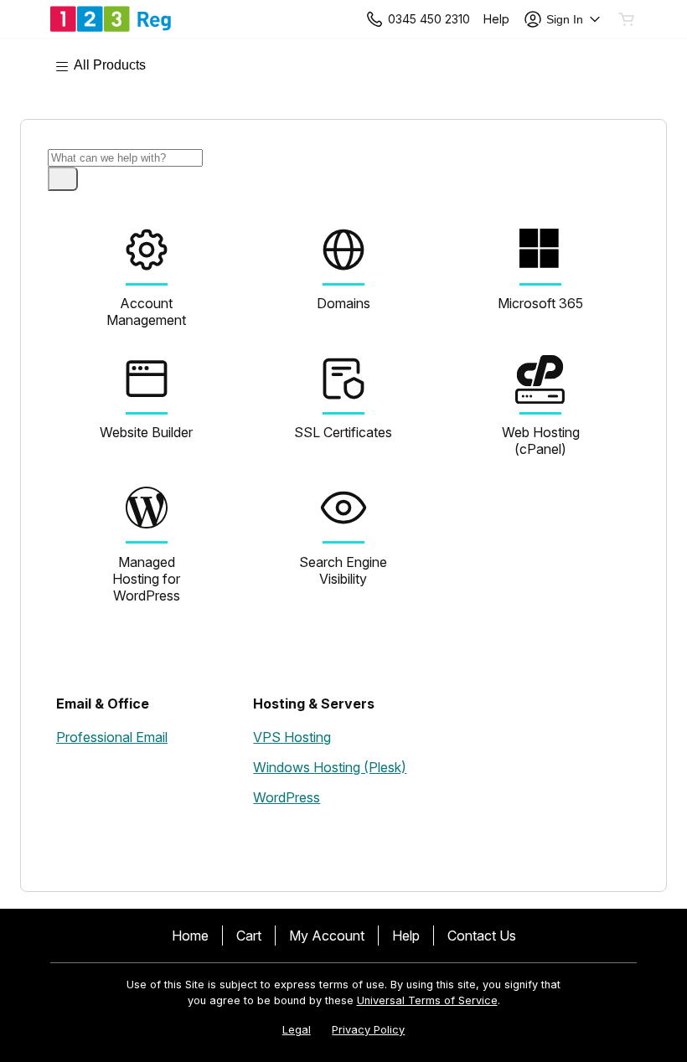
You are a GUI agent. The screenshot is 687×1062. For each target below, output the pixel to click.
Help (406, 935)
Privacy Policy (368, 1029)
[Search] (63, 179)
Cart (248, 935)
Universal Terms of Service (427, 1000)
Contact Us (481, 935)
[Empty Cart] (627, 19)
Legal (296, 1029)
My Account (326, 935)
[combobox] (125, 158)
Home (190, 935)
